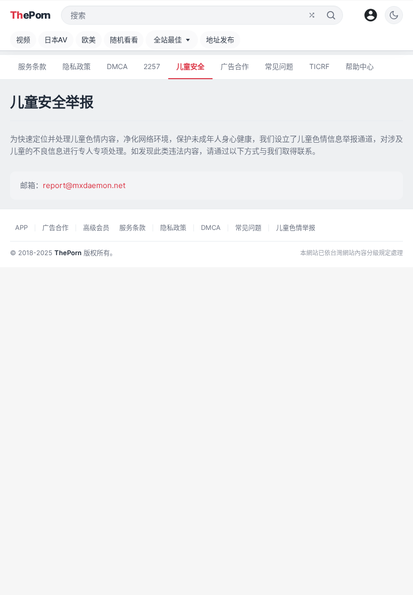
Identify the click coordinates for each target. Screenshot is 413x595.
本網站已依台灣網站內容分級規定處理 (351, 253)
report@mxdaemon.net (84, 185)
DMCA (117, 66)
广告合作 (235, 66)
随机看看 (123, 39)
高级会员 (96, 227)
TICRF (319, 66)
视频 (23, 39)
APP (21, 227)
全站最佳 (168, 39)
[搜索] (331, 15)
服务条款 (32, 66)
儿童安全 (190, 66)
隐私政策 (76, 66)
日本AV (55, 39)
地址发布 (220, 39)
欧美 (89, 39)
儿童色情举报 (295, 227)
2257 (152, 66)
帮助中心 (360, 66)
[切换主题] (394, 15)
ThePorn (68, 253)
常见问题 (279, 66)
